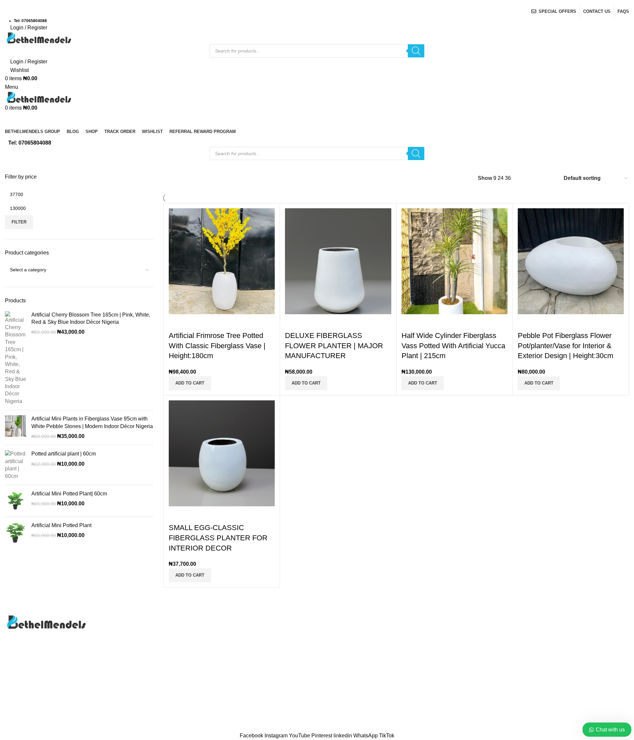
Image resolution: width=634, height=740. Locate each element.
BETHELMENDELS (299, 727)
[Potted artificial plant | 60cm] (15, 465)
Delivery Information (556, 618)
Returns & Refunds (555, 655)
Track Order (335, 655)
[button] (539, 383)
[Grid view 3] (537, 178)
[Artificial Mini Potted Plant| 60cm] (15, 501)
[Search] (416, 50)
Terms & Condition (555, 667)
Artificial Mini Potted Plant (61, 525)
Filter (19, 221)
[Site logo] (38, 37)
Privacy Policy (338, 643)
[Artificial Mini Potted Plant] (15, 532)
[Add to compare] (526, 322)
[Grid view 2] (524, 178)
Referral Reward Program (352, 680)
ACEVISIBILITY (377, 727)
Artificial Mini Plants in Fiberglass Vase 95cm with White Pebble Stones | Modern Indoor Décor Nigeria (92, 422)
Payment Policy (551, 643)
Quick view (544, 322)
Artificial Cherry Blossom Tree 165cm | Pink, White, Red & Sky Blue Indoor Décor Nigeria (90, 318)
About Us (333, 618)
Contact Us (335, 630)
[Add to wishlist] (561, 322)
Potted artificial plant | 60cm (63, 453)
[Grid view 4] (549, 178)
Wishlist (331, 667)
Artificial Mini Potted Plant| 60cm (69, 493)
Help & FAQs (548, 630)
